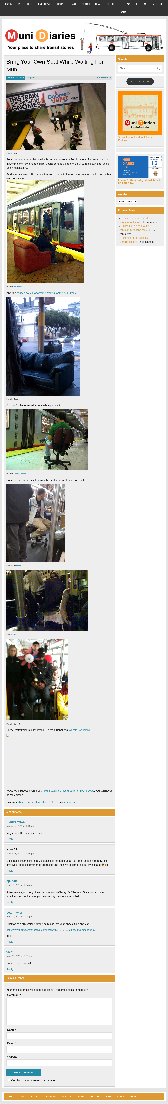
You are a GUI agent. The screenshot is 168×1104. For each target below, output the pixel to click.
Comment (14, 995)
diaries (21, 802)
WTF (20, 4)
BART (73, 4)
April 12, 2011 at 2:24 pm (19, 916)
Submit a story (140, 81)
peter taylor (14, 912)
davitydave (18, 287)
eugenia (31, 77)
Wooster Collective (80, 730)
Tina (15, 634)
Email (11, 1043)
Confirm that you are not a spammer (33, 1080)
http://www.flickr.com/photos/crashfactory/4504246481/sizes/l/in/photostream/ (50, 930)
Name (11, 1030)
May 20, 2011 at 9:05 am (19, 956)
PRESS (110, 4)
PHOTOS (86, 4)
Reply (9, 839)
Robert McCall (16, 821)
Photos (51, 802)
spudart (11, 881)
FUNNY (8, 4)
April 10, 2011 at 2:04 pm (19, 885)
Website (12, 1056)
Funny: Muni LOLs (37, 802)
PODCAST (60, 4)
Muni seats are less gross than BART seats (69, 790)
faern (10, 952)
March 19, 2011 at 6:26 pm (20, 853)
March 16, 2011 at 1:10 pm (20, 826)
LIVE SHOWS (44, 4)
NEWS (98, 4)
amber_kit (20, 565)
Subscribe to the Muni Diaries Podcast (135, 139)
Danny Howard (20, 474)
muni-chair (70, 802)
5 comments (104, 77)
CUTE (30, 4)
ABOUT (122, 12)
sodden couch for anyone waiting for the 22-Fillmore (47, 293)
